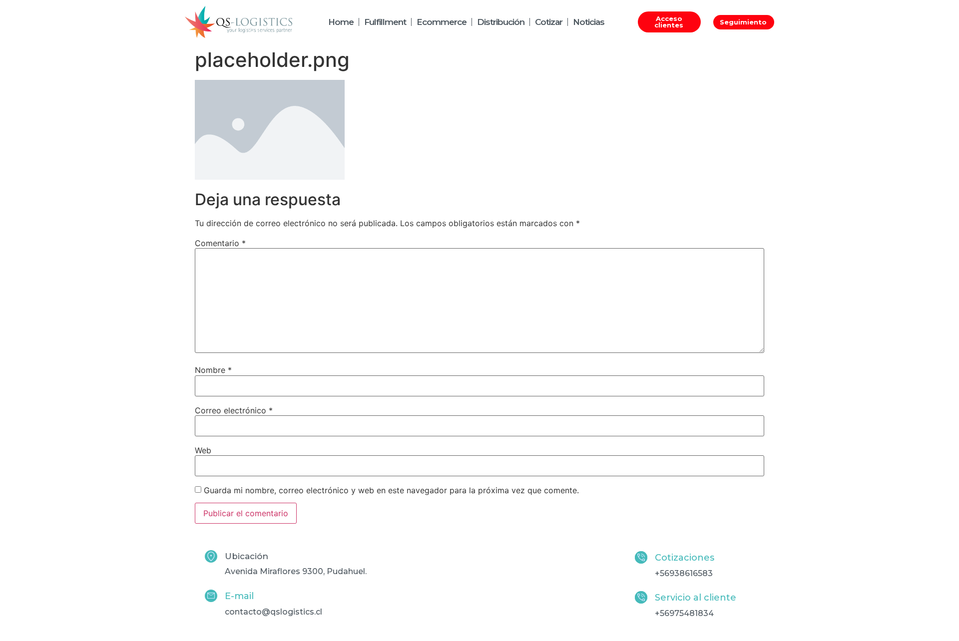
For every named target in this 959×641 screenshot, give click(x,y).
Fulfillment (385, 22)
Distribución (500, 22)
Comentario (220, 243)
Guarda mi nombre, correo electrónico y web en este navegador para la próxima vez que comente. (391, 490)
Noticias (588, 22)
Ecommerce (442, 22)
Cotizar (548, 22)
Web (203, 450)
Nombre (213, 370)
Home (341, 22)
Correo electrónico (234, 410)
